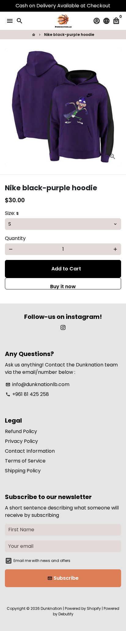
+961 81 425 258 (27, 394)
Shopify (94, 608)
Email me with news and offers (41, 560)
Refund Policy (21, 431)
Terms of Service (25, 460)
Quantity (15, 238)
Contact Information (30, 451)
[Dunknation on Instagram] (63, 327)
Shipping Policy (23, 470)
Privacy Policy (21, 441)
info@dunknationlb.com (37, 384)
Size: (12, 213)
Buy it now (63, 286)
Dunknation (51, 608)
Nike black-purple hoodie (69, 34)
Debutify (65, 614)
